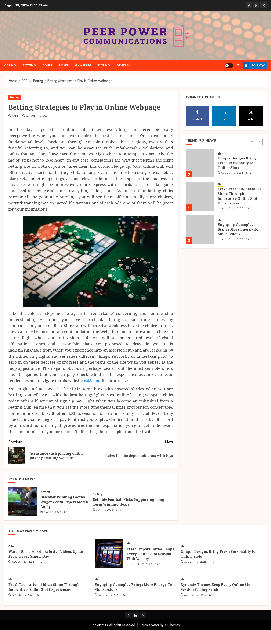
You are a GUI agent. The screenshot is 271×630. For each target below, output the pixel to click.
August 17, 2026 (195, 595)
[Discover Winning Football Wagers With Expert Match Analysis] (22, 501)
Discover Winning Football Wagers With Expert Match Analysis (64, 502)
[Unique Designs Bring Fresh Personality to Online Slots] (200, 163)
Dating (104, 65)
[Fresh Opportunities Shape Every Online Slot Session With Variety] (109, 553)
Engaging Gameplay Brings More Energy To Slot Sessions (238, 229)
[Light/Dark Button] (229, 65)
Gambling (83, 65)
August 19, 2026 (232, 173)
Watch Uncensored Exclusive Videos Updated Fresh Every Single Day (48, 553)
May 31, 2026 (52, 512)
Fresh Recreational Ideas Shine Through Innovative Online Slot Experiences (239, 196)
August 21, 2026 (141, 564)
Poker (64, 65)
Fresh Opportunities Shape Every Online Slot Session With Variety (150, 554)
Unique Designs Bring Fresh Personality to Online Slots (237, 163)
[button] (238, 65)
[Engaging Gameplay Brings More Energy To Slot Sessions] (200, 229)
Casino (10, 65)
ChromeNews (149, 625)
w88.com (92, 380)
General (123, 65)
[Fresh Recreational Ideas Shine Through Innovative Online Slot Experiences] (200, 196)
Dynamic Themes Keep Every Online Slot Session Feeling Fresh (216, 587)
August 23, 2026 (23, 562)
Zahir (15, 116)
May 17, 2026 (104, 510)
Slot (220, 154)
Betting (29, 65)
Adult (47, 65)
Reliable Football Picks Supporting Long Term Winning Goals (128, 501)
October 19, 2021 (37, 116)
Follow (258, 65)
